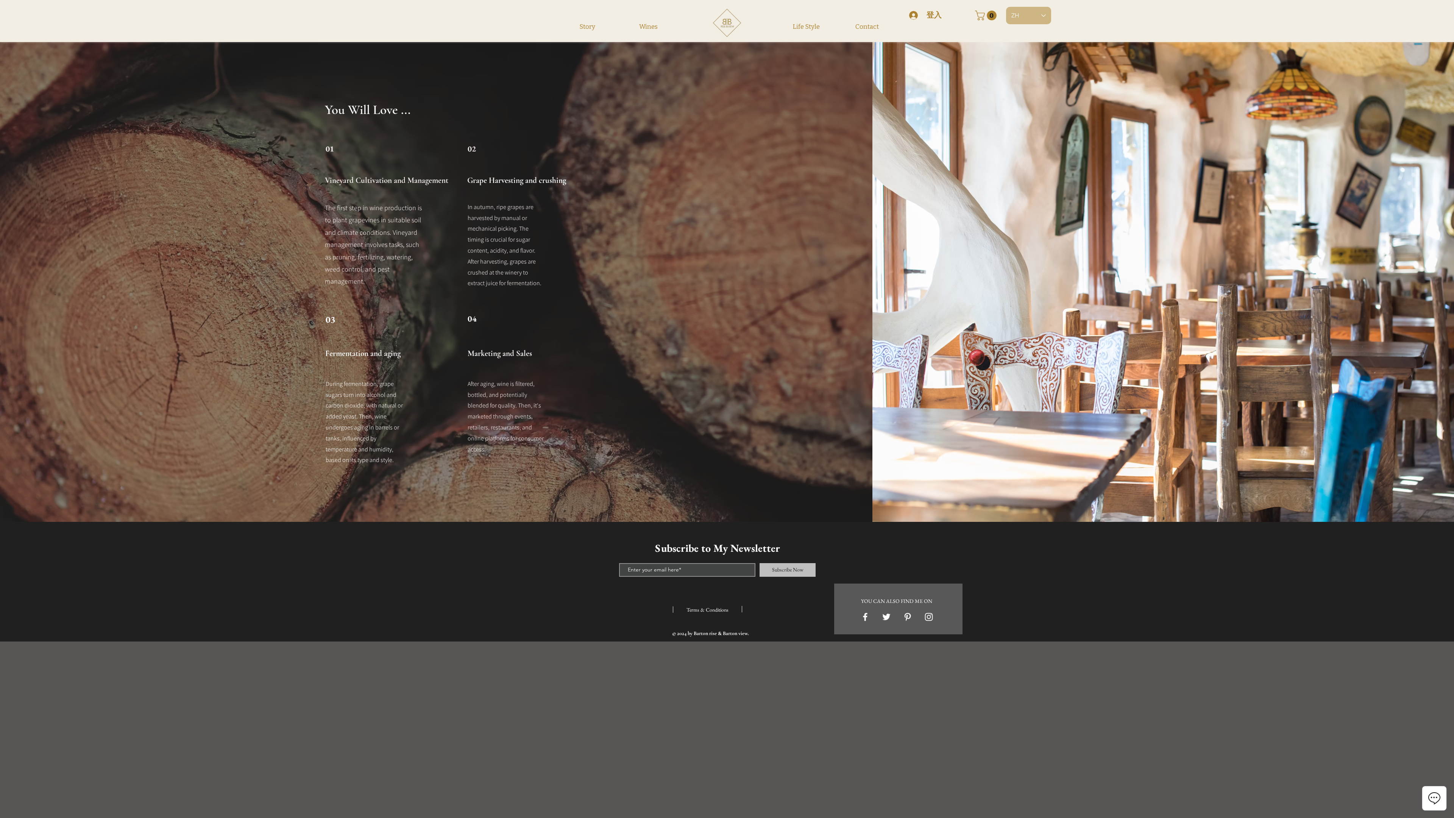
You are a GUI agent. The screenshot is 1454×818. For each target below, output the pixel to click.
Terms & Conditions (707, 609)
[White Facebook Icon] (865, 617)
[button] (987, 15)
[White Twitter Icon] (886, 617)
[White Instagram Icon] (929, 617)
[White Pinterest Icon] (907, 617)
